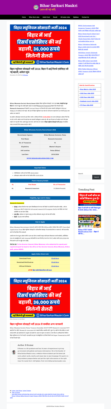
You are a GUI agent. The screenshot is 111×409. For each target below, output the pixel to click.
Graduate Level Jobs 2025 (89, 101)
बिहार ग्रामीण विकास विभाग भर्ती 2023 (42, 270)
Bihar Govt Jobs (34, 17)
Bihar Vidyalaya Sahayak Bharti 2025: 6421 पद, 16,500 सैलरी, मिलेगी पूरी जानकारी (89, 46)
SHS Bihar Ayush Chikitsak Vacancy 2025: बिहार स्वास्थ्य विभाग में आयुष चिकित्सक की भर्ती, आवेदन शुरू (88, 55)
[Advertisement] (40, 90)
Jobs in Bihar (16, 392)
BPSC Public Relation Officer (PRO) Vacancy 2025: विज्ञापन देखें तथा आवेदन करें (89, 71)
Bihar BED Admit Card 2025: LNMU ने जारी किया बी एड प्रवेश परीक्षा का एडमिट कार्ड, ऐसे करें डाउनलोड (89, 63)
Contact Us (85, 17)
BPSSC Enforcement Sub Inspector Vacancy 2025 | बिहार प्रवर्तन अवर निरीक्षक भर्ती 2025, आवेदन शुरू (89, 28)
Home (24, 17)
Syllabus (76, 17)
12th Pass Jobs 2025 (87, 97)
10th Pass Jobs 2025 (87, 93)
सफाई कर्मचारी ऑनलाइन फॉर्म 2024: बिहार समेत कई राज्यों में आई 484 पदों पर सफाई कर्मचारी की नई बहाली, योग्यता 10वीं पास (38, 394)
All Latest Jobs (65, 17)
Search (80, 173)
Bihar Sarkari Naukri (59, 5)
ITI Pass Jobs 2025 (86, 105)
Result (55, 17)
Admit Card (46, 17)
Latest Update (27, 390)
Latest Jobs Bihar (17, 390)
